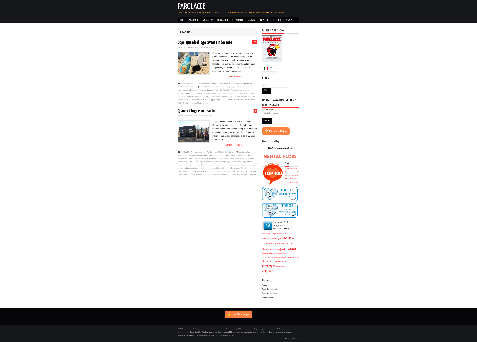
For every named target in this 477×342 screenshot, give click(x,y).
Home (182, 20)
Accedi (264, 285)
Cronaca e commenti (202, 84)
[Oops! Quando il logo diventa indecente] (193, 63)
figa (274, 234)
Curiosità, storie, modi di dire (222, 84)
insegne (243, 158)
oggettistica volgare (232, 168)
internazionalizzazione (211, 93)
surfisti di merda (243, 171)
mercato (240, 96)
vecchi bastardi (250, 175)
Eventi (278, 20)
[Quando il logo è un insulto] (193, 131)
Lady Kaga (190, 96)
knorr (248, 93)
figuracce (210, 90)
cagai (233, 87)
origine (271, 249)
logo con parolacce (234, 162)
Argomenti (193, 20)
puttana (289, 254)
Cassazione (288, 172)
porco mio (211, 171)
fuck (291, 234)
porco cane (201, 171)
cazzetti (234, 155)
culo (287, 178)
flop (228, 90)
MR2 (254, 96)
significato (286, 257)
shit (195, 103)
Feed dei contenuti (269, 289)
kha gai (242, 93)
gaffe (247, 90)
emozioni (295, 182)
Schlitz (185, 103)
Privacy (289, 20)
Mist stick (248, 96)
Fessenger (202, 90)
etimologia (266, 234)
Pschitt (236, 100)
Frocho (241, 90)
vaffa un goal (208, 175)
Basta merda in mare (195, 155)
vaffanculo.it (231, 175)
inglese (279, 238)
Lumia (218, 96)
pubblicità (226, 171)
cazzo (295, 171)
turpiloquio (269, 266)
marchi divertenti (201, 165)
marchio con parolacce (230, 165)
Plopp (211, 100)
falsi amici (193, 90)
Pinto (202, 100)
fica (272, 234)
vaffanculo (285, 266)
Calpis (238, 87)
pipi (206, 100)
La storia (251, 20)
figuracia (218, 90)
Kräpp (253, 93)
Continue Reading (234, 76)
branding (226, 87)
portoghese (282, 254)
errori (180, 90)
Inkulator (198, 93)
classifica (295, 175)
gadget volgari (214, 158)
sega (191, 103)
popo (224, 100)
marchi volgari (214, 165)
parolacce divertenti (191, 100)
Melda (233, 96)
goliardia (224, 158)
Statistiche (229, 152)
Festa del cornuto (201, 158)
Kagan (235, 93)
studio (233, 171)
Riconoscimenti (223, 20)
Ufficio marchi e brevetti (192, 175)
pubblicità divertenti (247, 100)
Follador (234, 90)
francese (280, 234)
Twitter (278, 266)
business (226, 155)
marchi (191, 165)
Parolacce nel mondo (186, 87)
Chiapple (245, 87)
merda (277, 243)
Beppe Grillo (289, 168)
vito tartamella (208, 47)
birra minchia (209, 155)
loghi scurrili (216, 162)
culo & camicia (244, 155)
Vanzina (240, 175)
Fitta (224, 90)
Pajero (180, 100)
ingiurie (274, 238)
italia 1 (186, 162)
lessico (294, 238)
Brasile (295, 168)
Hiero (287, 339)
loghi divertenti (205, 162)
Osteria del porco (247, 168)
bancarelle (182, 155)
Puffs (180, 103)
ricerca (272, 257)
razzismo (265, 257)
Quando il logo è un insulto (196, 111)
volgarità (267, 271)
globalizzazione (184, 93)
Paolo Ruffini (183, 171)
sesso (277, 257)
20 (255, 42)
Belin (202, 87)
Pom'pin (217, 100)
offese (264, 249)
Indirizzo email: (268, 109)
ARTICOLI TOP (208, 20)
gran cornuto (234, 158)
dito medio (288, 182)
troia (285, 261)
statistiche (267, 261)
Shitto (199, 103)
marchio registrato (247, 165)
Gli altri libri (265, 20)
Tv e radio (239, 20)
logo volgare (247, 162)
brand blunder (216, 87)
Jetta (230, 93)
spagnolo (294, 257)
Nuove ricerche (200, 152)
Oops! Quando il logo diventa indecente (205, 42)
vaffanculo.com (220, 175)
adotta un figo (244, 152)
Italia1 (192, 162)
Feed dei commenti (269, 293)
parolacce (192, 171)
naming (208, 168)
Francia (286, 234)
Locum (198, 96)
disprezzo (293, 179)
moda (202, 168)
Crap (252, 87)
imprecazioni (266, 239)
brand (207, 87)
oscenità (277, 249)
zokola (205, 103)
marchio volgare (184, 168)
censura (288, 175)
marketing (226, 96)
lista (197, 162)
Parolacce (191, 7)
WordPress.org (268, 297)
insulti (287, 238)
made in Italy (183, 165)
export (185, 90)
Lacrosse (181, 96)
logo (213, 96)
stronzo (276, 261)
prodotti (230, 100)
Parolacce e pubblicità (243, 84)
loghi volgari (206, 96)
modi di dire (287, 243)
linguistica (266, 243)
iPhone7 (224, 93)
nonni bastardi (218, 168)
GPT (192, 93)
